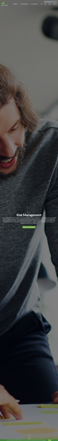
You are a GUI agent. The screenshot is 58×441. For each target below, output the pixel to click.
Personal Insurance (35, 4)
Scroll (29, 438)
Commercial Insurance (25, 4)
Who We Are (16, 4)
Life (41, 3)
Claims (50, 3)
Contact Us (55, 3)
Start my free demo (29, 227)
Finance (45, 3)
